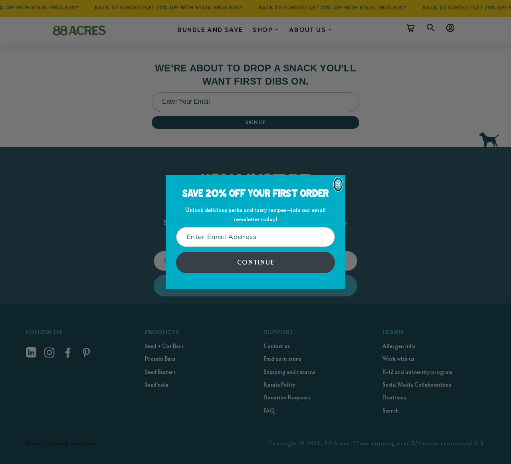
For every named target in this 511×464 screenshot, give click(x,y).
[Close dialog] (338, 184)
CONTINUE (255, 262)
